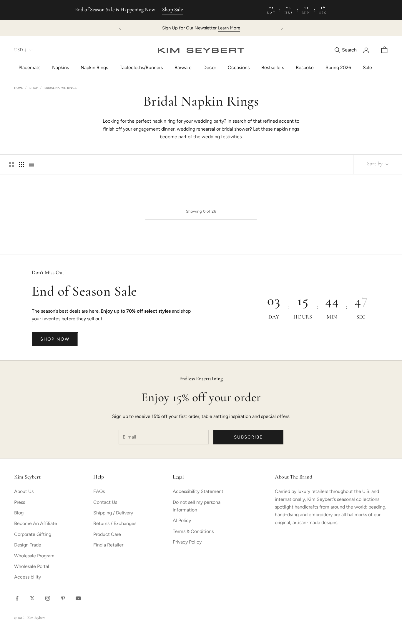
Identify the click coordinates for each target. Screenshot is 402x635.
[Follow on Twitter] (32, 598)
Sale (367, 67)
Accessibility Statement (198, 491)
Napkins (60, 67)
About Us (24, 491)
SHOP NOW (54, 339)
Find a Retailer (108, 545)
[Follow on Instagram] (48, 598)
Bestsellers (272, 67)
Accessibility (27, 577)
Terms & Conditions (193, 531)
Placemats (29, 67)
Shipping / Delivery (113, 513)
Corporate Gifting (32, 534)
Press (19, 502)
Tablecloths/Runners (141, 67)
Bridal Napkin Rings (60, 88)
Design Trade (27, 545)
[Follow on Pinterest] (63, 598)
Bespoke (305, 67)
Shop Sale (172, 10)
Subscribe (248, 437)
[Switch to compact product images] (31, 164)
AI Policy (182, 520)
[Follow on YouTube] (78, 598)
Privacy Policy (187, 542)
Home (18, 88)
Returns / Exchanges (114, 523)
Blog (19, 513)
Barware (183, 67)
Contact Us (105, 502)
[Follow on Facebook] (17, 598)
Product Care (107, 534)
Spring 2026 (338, 67)
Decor (209, 67)
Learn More (229, 28)
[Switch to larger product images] (11, 164)
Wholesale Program (34, 556)
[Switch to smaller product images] (21, 164)
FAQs (99, 491)
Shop (33, 88)
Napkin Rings (94, 67)
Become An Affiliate (35, 523)
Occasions (239, 67)
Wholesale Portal (31, 566)
